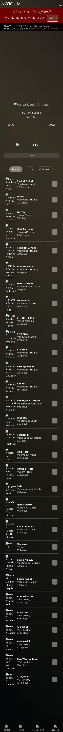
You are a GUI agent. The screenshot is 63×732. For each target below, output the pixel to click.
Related (16, 169)
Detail (32, 155)
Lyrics (30, 169)
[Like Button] (44, 144)
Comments (45, 169)
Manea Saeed (33, 112)
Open (52, 18)
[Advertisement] (31, 69)
